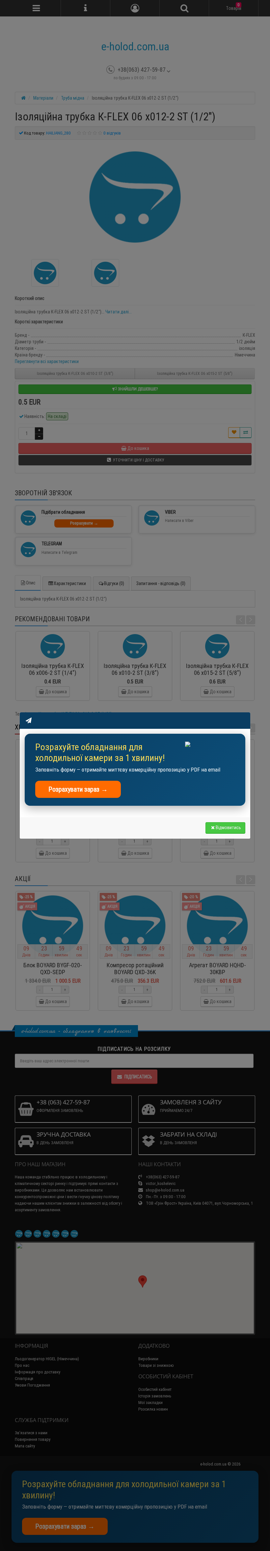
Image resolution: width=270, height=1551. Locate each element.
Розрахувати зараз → (78, 789)
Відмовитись (228, 827)
